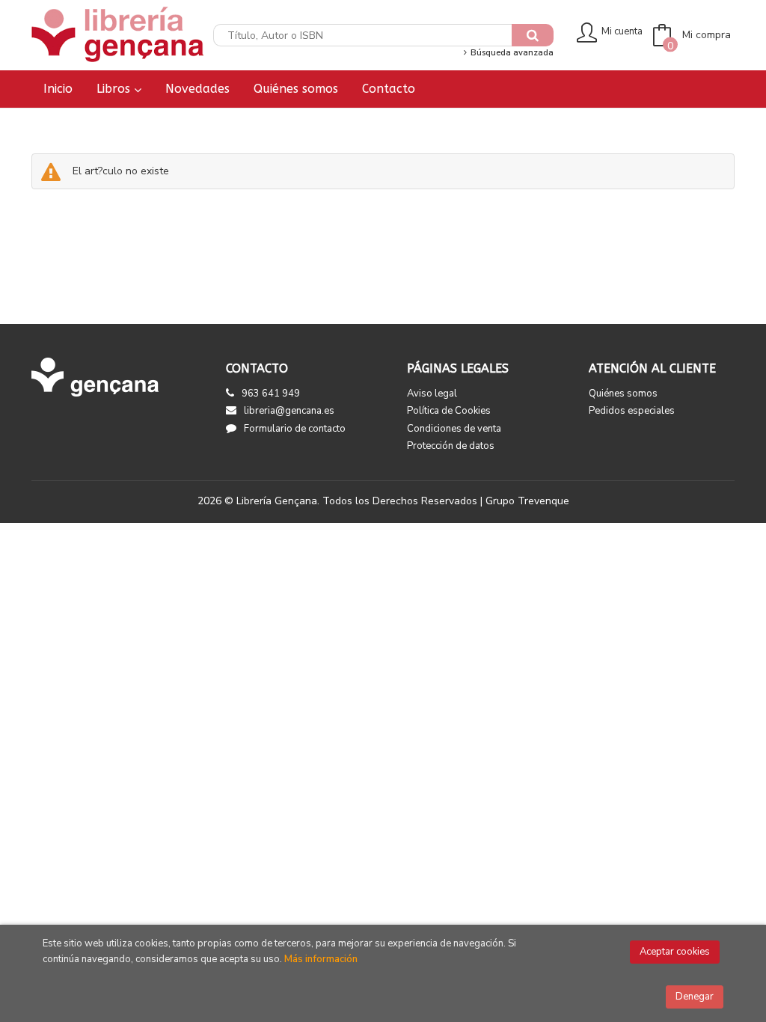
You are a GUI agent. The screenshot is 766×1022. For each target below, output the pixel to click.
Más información (321, 959)
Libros (115, 89)
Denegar (694, 996)
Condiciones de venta (454, 428)
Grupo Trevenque (527, 501)
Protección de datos (450, 446)
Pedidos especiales (632, 410)
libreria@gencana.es (289, 410)
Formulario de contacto (295, 428)
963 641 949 (271, 393)
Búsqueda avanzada (510, 52)
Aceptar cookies (675, 951)
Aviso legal (432, 393)
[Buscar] (533, 35)
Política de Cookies (449, 410)
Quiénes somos (623, 393)
